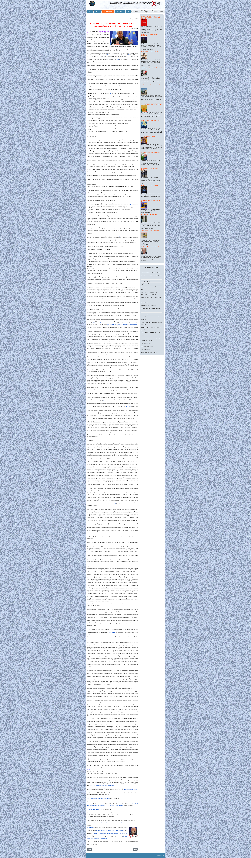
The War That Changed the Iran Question (150, 51)
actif (115, 503)
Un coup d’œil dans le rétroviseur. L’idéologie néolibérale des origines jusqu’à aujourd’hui (110, 833)
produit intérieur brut (126, 432)
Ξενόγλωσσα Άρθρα (108, 11)
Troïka (111, 93)
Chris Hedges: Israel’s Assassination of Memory (151, 246)
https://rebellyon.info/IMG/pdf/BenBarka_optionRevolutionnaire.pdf (101, 785)
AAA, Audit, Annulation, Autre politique (119, 835)
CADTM (128, 11)
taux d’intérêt (128, 406)
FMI (129, 54)
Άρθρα (97, 11)
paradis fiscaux (127, 750)
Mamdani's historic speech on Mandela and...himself (149, 35)
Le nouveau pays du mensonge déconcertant (151, 230)
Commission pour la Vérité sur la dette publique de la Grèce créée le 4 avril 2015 (114, 839)
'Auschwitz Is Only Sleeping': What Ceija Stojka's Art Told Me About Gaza (151, 68)
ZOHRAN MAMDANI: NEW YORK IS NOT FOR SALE (150, 201)
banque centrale (120, 236)
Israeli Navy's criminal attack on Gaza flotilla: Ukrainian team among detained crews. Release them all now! (151, 86)
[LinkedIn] (136, 19)
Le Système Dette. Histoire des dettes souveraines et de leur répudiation (109, 830)
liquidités (129, 204)
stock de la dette (106, 91)
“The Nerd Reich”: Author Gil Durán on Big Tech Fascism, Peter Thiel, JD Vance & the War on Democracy (151, 17)
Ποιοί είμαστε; (120, 11)
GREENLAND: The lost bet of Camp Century (150, 152)
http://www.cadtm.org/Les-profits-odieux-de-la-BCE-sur (117, 324)
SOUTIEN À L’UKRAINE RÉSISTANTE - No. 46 (150, 120)
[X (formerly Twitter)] (133, 19)
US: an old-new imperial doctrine (148, 136)
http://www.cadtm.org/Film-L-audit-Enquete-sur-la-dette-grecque (98, 798)
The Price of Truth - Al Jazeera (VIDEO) (149, 185)
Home (90, 11)
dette (118, 59)
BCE (108, 54)
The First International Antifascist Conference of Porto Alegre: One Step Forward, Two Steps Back (151, 103)
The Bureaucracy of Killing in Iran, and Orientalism (149, 169)
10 (94, 571)
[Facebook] (130, 19)
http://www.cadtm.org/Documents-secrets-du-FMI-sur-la (102, 322)
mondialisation (112, 632)
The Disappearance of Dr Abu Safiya (149, 214)
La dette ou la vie (98, 836)
